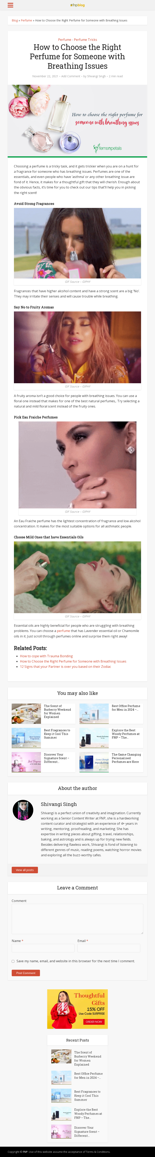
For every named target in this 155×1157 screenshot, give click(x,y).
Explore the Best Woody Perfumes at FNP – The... (126, 733)
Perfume (26, 20)
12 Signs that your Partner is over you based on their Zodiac (65, 666)
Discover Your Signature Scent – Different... (56, 758)
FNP (25, 1152)
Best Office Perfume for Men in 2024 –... (126, 707)
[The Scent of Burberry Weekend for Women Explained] (62, 1056)
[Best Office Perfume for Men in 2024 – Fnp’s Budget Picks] (62, 1078)
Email (83, 941)
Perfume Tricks (85, 39)
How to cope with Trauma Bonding (46, 656)
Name (17, 941)
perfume (63, 631)
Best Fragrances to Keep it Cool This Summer (57, 733)
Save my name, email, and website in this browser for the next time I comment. (76, 961)
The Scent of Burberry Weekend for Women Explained (57, 711)
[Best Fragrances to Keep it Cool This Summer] (62, 1096)
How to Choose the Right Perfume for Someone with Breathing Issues (73, 661)
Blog (15, 20)
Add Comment (70, 76)
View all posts (25, 870)
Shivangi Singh (96, 76)
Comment (19, 901)
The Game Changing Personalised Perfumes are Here (126, 758)
